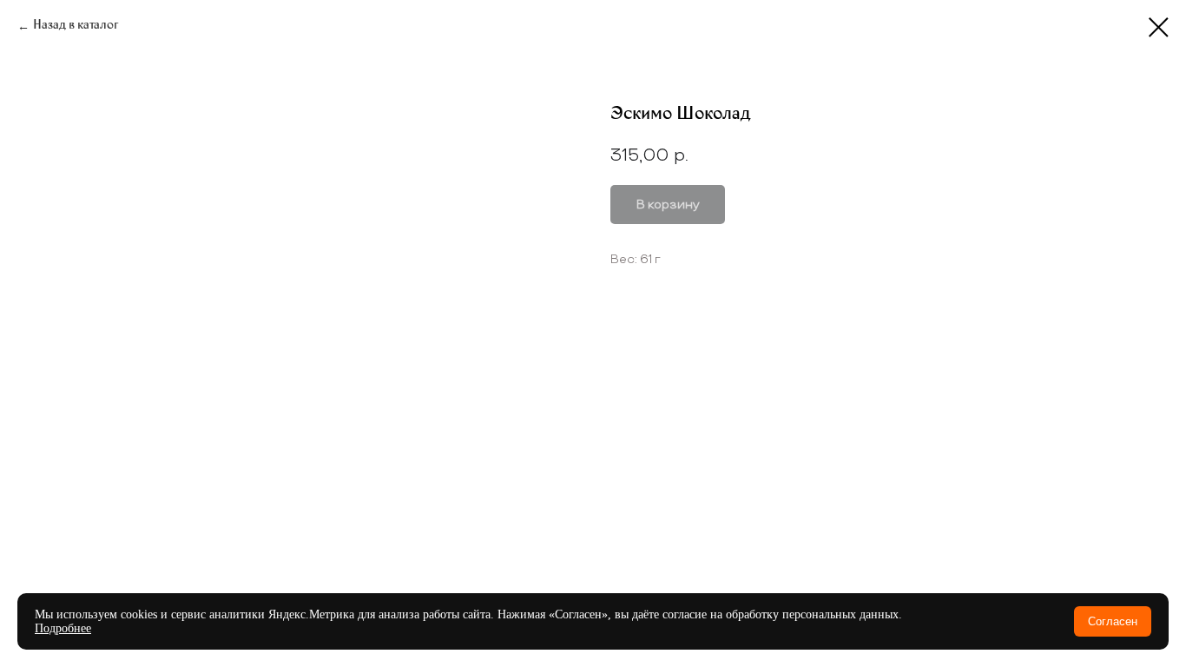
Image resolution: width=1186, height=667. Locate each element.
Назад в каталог (75, 26)
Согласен (1112, 621)
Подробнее (63, 628)
